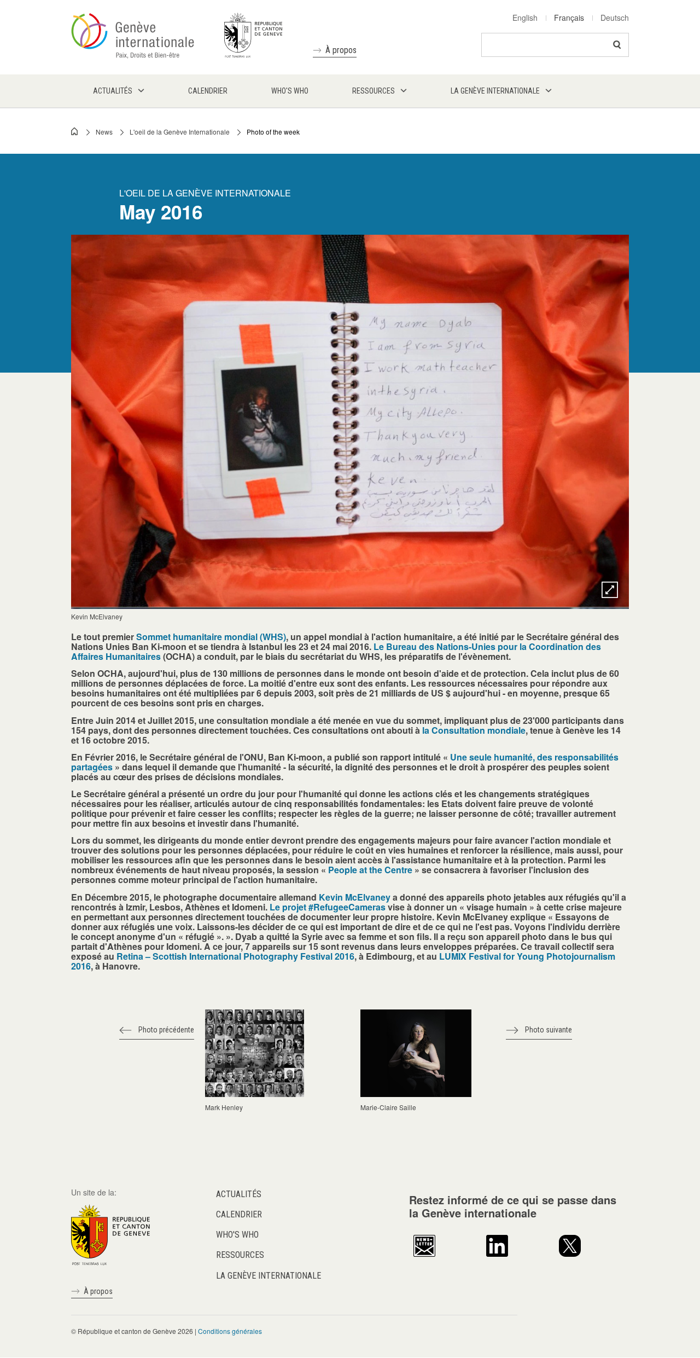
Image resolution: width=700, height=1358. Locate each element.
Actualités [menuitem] (112, 90)
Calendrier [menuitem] (208, 90)
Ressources (240, 1255)
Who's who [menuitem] (289, 90)
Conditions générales (230, 1331)
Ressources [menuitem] (373, 90)
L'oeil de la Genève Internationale (180, 131)
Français (569, 17)
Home (75, 131)
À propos (341, 50)
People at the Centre (370, 869)
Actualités (238, 1194)
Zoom (610, 590)
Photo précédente (166, 1029)
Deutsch (614, 17)
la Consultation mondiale (474, 730)
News (104, 131)
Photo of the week (273, 131)
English (525, 17)
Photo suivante (548, 1029)
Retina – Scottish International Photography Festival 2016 (234, 956)
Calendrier (239, 1214)
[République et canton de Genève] (110, 1233)
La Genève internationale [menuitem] (495, 90)
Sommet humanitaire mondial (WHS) (211, 636)
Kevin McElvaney (356, 897)
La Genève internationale (268, 1275)
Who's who (237, 1234)
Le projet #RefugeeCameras (328, 907)
